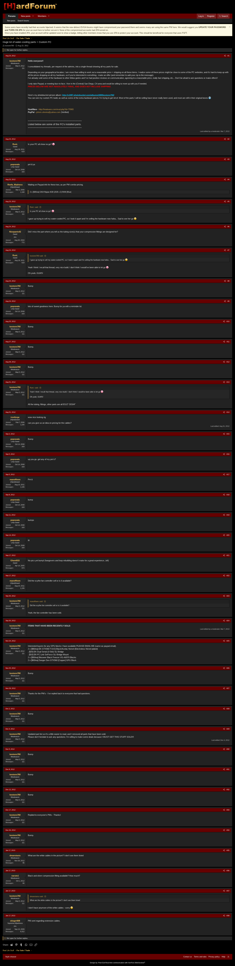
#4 (228, 179)
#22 (228, 576)
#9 (228, 301)
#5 (228, 201)
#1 (228, 56)
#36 (228, 871)
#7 (228, 250)
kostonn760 (9, 46)
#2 (228, 139)
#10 (228, 321)
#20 (228, 535)
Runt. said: (34, 207)
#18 (228, 495)
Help (223, 957)
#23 (228, 596)
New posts (25, 16)
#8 (228, 281)
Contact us (187, 957)
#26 (228, 668)
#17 (228, 474)
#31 (228, 769)
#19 (228, 515)
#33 (228, 810)
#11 (228, 342)
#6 (228, 227)
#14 (228, 412)
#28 (228, 709)
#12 (228, 362)
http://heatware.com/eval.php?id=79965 (56, 109)
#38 (228, 916)
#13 (228, 382)
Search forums (23, 21)
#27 (228, 688)
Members (42, 16)
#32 (228, 790)
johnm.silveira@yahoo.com (48, 112)
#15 (228, 434)
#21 (228, 555)
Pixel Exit (101, 963)
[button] (33, 16)
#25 (228, 641)
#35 (228, 850)
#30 (228, 749)
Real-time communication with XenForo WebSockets (125, 963)
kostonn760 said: (36, 256)
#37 (228, 891)
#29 (228, 729)
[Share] (225, 55)
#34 (228, 830)
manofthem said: (36, 601)
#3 (228, 159)
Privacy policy (214, 957)
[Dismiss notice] (229, 27)
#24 (228, 621)
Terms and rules (200, 957)
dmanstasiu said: (36, 896)
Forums (12, 16)
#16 (228, 454)
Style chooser (10, 957)
